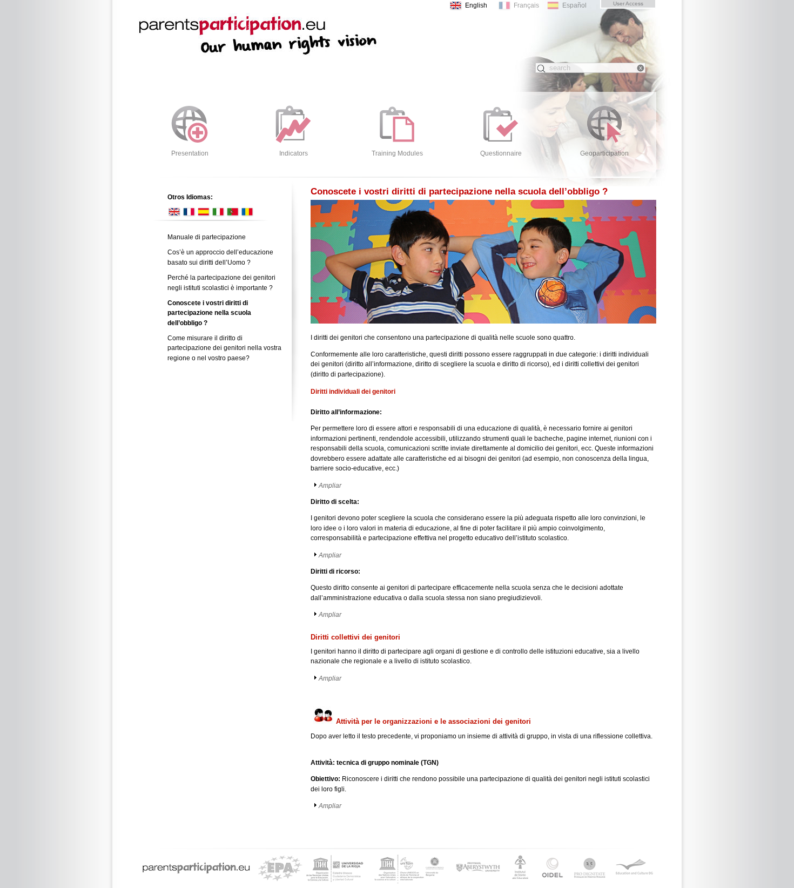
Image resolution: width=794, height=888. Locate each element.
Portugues (232, 211)
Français (526, 5)
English (476, 5)
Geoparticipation (604, 153)
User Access (628, 3)
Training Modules (397, 153)
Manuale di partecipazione (206, 237)
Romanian (247, 211)
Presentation (189, 153)
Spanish (203, 211)
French (189, 211)
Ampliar (330, 485)
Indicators (293, 153)
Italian (218, 211)
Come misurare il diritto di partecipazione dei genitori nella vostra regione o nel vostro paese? (224, 348)
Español (574, 5)
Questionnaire (501, 153)
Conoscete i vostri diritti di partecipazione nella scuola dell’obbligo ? (273, 43)
